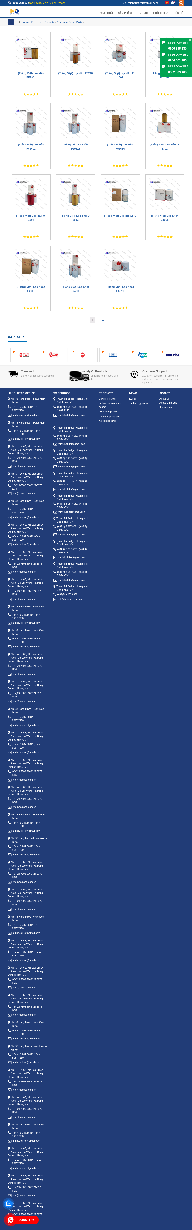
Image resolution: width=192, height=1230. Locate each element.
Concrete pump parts (69, 22)
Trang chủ (105, 12)
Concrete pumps (108, 398)
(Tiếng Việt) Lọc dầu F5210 (75, 73)
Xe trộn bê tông (107, 420)
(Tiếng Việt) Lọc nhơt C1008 (164, 217)
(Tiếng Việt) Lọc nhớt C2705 (31, 288)
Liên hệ (178, 12)
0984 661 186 (177, 60)
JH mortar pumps (108, 411)
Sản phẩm (125, 12)
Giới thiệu (160, 12)
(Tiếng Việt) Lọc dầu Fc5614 (120, 146)
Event (132, 398)
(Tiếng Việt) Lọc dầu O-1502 (76, 217)
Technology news (138, 403)
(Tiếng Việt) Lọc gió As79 (120, 215)
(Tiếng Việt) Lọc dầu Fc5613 (76, 146)
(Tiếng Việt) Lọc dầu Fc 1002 (120, 75)
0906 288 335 (177, 48)
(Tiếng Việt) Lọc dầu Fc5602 (31, 146)
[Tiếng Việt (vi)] (167, 2)
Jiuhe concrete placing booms (111, 405)
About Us (164, 398)
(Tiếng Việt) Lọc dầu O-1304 (31, 217)
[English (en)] (173, 2)
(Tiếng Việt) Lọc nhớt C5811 (120, 288)
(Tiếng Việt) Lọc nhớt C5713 (75, 288)
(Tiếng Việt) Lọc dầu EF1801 (31, 75)
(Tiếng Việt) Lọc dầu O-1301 (165, 146)
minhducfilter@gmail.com (143, 2)
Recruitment (165, 407)
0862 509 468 (177, 72)
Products (36, 22)
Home (24, 22)
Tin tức (142, 12)
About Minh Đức (168, 402)
